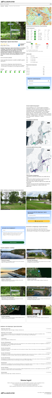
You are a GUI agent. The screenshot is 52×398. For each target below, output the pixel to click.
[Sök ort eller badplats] (50, 4)
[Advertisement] (13, 14)
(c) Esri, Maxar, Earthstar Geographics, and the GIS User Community (38, 277)
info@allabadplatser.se (48, 392)
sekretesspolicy (49, 393)
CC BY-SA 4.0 (8, 39)
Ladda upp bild (21, 38)
